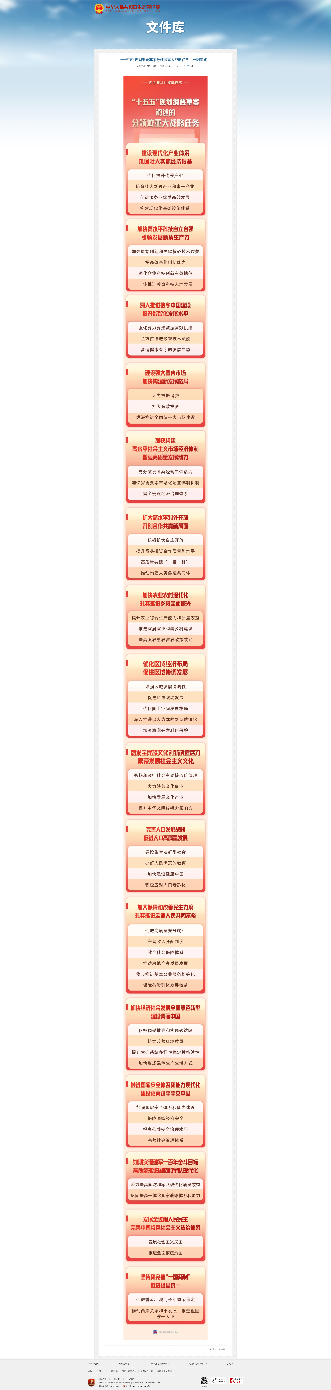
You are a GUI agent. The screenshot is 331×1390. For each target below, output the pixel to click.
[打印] (212, 1349)
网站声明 (102, 1379)
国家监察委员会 (129, 1371)
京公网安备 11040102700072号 (137, 1386)
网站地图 (116, 1379)
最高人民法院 (147, 1371)
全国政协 (113, 1371)
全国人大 (101, 1371)
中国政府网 (93, 1363)
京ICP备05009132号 (152, 1383)
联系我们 (130, 1379)
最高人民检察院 (164, 1371)
